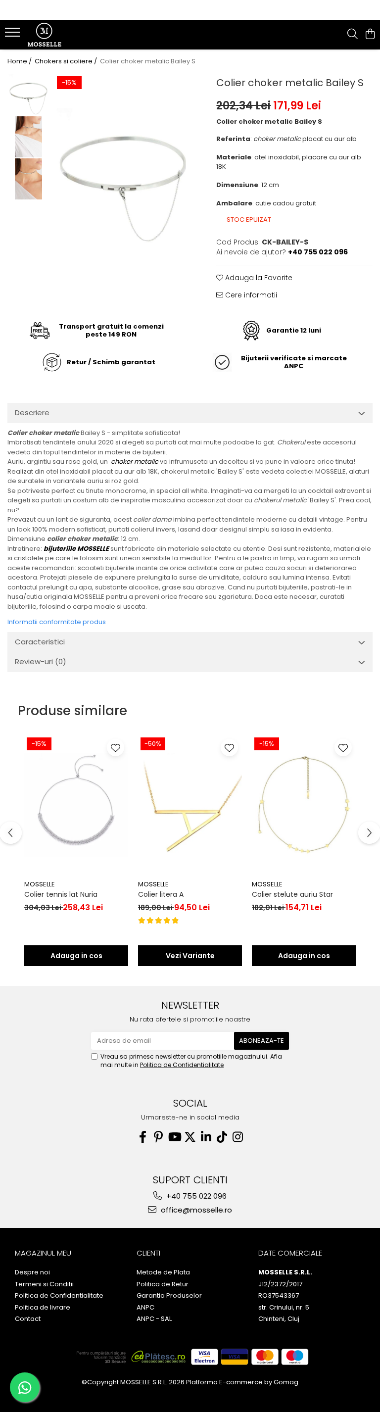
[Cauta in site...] (352, 35)
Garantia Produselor (169, 1295)
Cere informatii (250, 295)
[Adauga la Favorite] (115, 747)
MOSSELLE (39, 884)
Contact (28, 1319)
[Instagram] (237, 1137)
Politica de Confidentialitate (182, 1065)
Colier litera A (161, 894)
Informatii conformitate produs (56, 622)
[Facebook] (142, 1137)
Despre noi (32, 1272)
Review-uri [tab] (40, 661)
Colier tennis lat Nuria (60, 894)
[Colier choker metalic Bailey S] (122, 176)
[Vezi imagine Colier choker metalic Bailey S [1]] (28, 136)
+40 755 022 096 (195, 1196)
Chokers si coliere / (66, 61)
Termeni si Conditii (44, 1284)
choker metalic (134, 461)
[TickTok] (222, 1137)
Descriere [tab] (32, 412)
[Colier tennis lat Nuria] (76, 805)
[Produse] (13, 35)
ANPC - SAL (154, 1319)
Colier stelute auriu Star (292, 894)
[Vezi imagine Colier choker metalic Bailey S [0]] (28, 94)
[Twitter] (190, 1137)
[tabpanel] (122, 176)
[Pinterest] (158, 1137)
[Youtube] (174, 1137)
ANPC (145, 1307)
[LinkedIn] (206, 1137)
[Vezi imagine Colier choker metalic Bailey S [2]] (28, 178)
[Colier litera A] (190, 805)
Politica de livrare (42, 1307)
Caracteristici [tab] (40, 641)
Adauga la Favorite (257, 278)
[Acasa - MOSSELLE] (66, 34)
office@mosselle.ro (195, 1210)
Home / (20, 61)
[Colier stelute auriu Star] (304, 805)
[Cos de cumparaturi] (370, 35)
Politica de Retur (163, 1284)
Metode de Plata (163, 1272)
